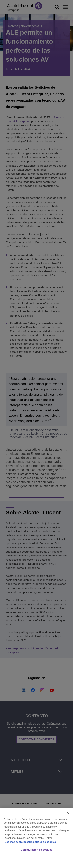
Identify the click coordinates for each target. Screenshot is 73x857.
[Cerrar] (68, 813)
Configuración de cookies (36, 849)
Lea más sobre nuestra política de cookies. (31, 841)
